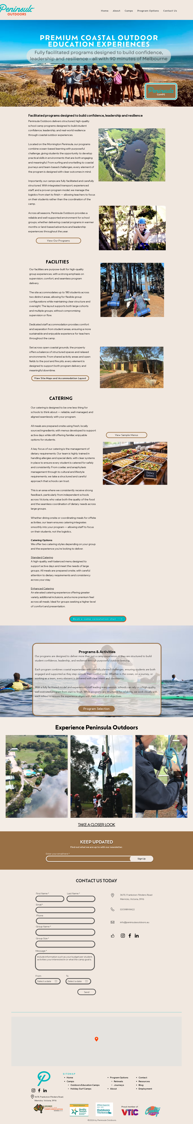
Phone (39, 915)
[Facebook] (130, 935)
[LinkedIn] (136, 935)
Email (39, 904)
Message (40, 951)
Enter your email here (57, 854)
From (38, 976)
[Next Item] (179, 776)
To (67, 976)
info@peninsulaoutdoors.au (134, 922)
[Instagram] (123, 935)
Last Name (73, 893)
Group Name (43, 926)
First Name (42, 893)
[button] (128, 10)
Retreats (118, 1081)
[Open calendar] (56, 981)
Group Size (42, 938)
